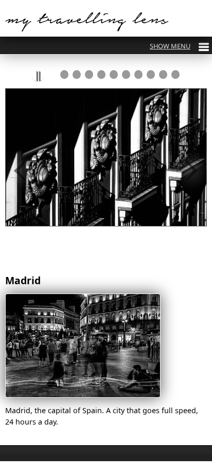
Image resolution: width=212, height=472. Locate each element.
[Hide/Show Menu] (179, 46)
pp (38, 76)
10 (163, 74)
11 (175, 74)
